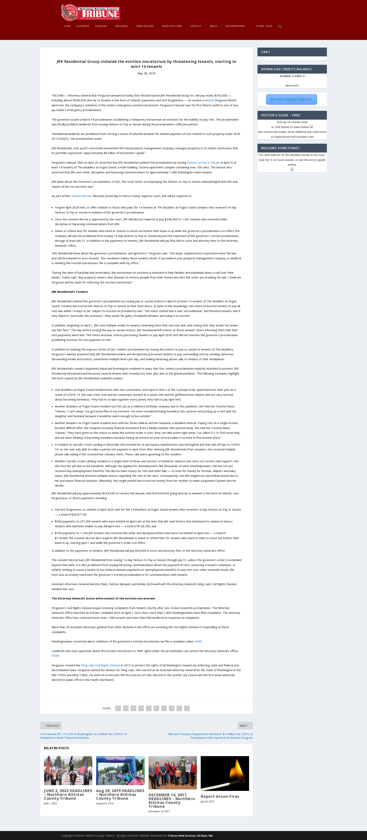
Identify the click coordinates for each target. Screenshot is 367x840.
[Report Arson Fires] (225, 773)
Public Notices (145, 26)
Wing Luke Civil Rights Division (100, 665)
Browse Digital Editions (291, 99)
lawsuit (209, 100)
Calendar (101, 26)
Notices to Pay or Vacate (203, 162)
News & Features (172, 26)
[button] (280, 32)
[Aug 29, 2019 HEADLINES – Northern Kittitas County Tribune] (120, 770)
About (214, 26)
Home (67, 26)
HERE (198, 641)
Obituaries (121, 26)
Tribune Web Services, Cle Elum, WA (190, 835)
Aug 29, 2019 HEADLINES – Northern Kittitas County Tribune (120, 794)
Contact (195, 26)
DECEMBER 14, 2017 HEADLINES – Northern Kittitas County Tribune (172, 800)
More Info (292, 85)
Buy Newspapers (235, 26)
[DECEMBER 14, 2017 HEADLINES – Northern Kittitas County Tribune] (173, 772)
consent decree (81, 196)
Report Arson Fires (220, 796)
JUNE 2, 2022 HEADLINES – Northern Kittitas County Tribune (68, 794)
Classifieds (82, 26)
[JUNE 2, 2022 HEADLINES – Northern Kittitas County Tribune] (68, 770)
